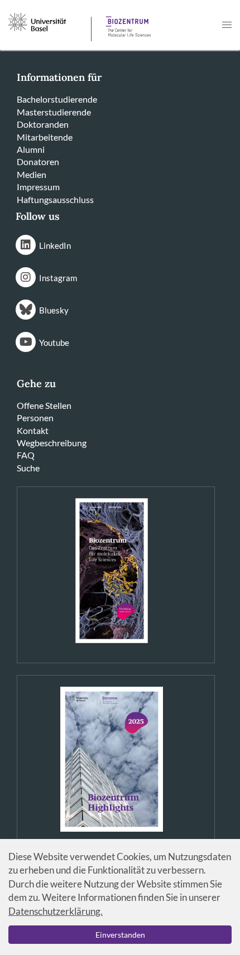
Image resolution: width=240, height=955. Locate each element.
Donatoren (38, 161)
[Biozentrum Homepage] (126, 22)
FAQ (26, 455)
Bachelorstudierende (57, 99)
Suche (28, 467)
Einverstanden (120, 934)
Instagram (58, 278)
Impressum (38, 186)
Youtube (54, 342)
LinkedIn (55, 245)
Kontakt (33, 430)
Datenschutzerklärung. (55, 911)
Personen (35, 417)
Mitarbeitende (45, 137)
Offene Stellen (44, 405)
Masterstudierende (54, 112)
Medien (31, 174)
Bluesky (54, 310)
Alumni (31, 149)
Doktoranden (43, 124)
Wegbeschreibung (52, 442)
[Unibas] (48, 21)
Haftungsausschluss (55, 199)
